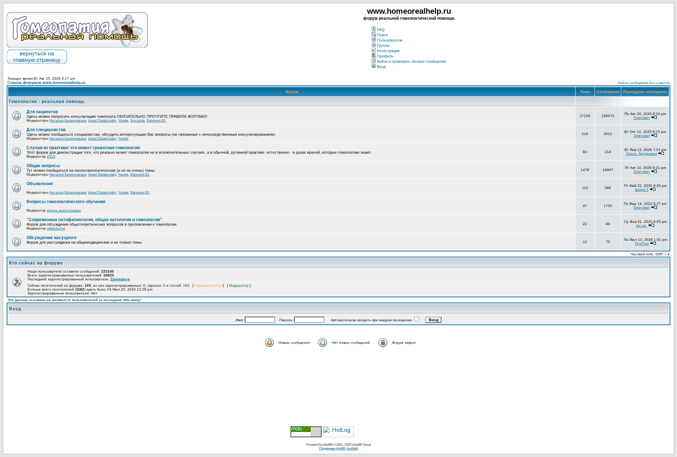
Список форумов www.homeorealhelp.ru (46, 82)
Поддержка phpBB (332, 448)
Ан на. (641, 225)
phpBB (328, 444)
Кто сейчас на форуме (36, 263)
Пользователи (389, 40)
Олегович (642, 118)
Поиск (382, 35)
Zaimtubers (120, 279)
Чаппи (123, 120)
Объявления (39, 183)
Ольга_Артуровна (641, 154)
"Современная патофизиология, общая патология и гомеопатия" (94, 219)
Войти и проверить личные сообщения (411, 61)
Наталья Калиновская (67, 120)
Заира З (641, 189)
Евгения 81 (156, 120)
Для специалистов (46, 129)
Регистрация (388, 51)
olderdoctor (56, 228)
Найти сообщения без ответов (643, 83)
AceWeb (352, 448)
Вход (381, 67)
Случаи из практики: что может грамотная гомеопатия (83, 147)
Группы (383, 45)
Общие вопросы (43, 165)
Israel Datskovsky (102, 120)
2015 (51, 156)
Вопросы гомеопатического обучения (65, 201)
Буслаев (137, 120)
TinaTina (642, 243)
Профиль (385, 56)
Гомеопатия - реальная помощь (47, 101)
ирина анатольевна (64, 210)
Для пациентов (42, 111)
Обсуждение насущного (51, 237)
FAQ (381, 30)
